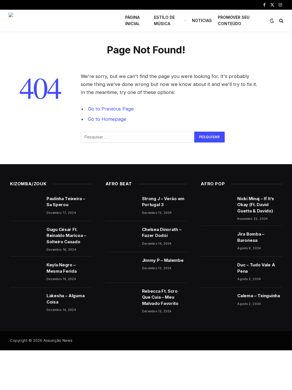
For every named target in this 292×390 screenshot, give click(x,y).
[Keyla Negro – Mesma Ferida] (25, 272)
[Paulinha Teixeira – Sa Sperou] (25, 206)
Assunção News (57, 340)
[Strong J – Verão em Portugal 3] (121, 206)
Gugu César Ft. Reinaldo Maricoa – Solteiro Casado (66, 235)
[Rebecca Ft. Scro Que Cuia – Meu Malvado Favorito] (121, 298)
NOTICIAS (202, 20)
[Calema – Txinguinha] (216, 303)
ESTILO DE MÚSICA (164, 20)
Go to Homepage (107, 119)
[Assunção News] (60, 20)
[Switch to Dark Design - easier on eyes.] (272, 20)
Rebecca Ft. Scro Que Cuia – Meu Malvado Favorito (160, 297)
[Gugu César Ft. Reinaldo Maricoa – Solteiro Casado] (25, 237)
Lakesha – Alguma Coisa (65, 298)
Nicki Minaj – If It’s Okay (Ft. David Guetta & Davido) (255, 205)
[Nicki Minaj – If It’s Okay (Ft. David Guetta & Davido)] (216, 206)
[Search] (280, 20)
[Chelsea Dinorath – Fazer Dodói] (121, 237)
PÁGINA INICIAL (132, 20)
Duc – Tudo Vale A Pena (256, 268)
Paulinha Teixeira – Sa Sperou (65, 201)
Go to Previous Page (111, 109)
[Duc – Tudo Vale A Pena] (216, 272)
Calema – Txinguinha (258, 295)
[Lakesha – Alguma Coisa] (25, 303)
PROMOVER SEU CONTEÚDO (234, 20)
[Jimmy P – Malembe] (121, 267)
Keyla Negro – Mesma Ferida (61, 268)
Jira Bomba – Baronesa (250, 237)
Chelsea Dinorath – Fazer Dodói (161, 232)
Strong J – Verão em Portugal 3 (163, 201)
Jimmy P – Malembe (163, 260)
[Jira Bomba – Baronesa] (216, 241)
